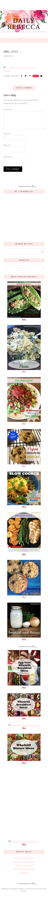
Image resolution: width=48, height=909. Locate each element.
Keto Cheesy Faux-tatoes (24, 858)
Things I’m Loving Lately (24, 865)
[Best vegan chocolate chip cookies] (24, 463)
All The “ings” (24, 872)
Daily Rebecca (24, 23)
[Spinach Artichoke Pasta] (24, 369)
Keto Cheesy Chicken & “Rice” (24, 862)
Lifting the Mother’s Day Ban (24, 869)
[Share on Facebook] (22, 76)
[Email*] (23, 145)
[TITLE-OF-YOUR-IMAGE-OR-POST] (24, 685)
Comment (8, 109)
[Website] (23, 156)
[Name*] (23, 133)
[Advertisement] (24, 801)
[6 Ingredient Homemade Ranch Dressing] (24, 636)
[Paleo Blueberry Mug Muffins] (24, 594)
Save (36, 76)
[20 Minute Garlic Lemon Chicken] (24, 551)
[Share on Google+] (30, 76)
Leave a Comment (24, 88)
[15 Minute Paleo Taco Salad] (24, 421)
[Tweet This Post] (26, 76)
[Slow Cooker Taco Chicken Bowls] (24, 504)
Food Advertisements (24, 186)
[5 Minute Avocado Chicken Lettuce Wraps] (24, 317)
